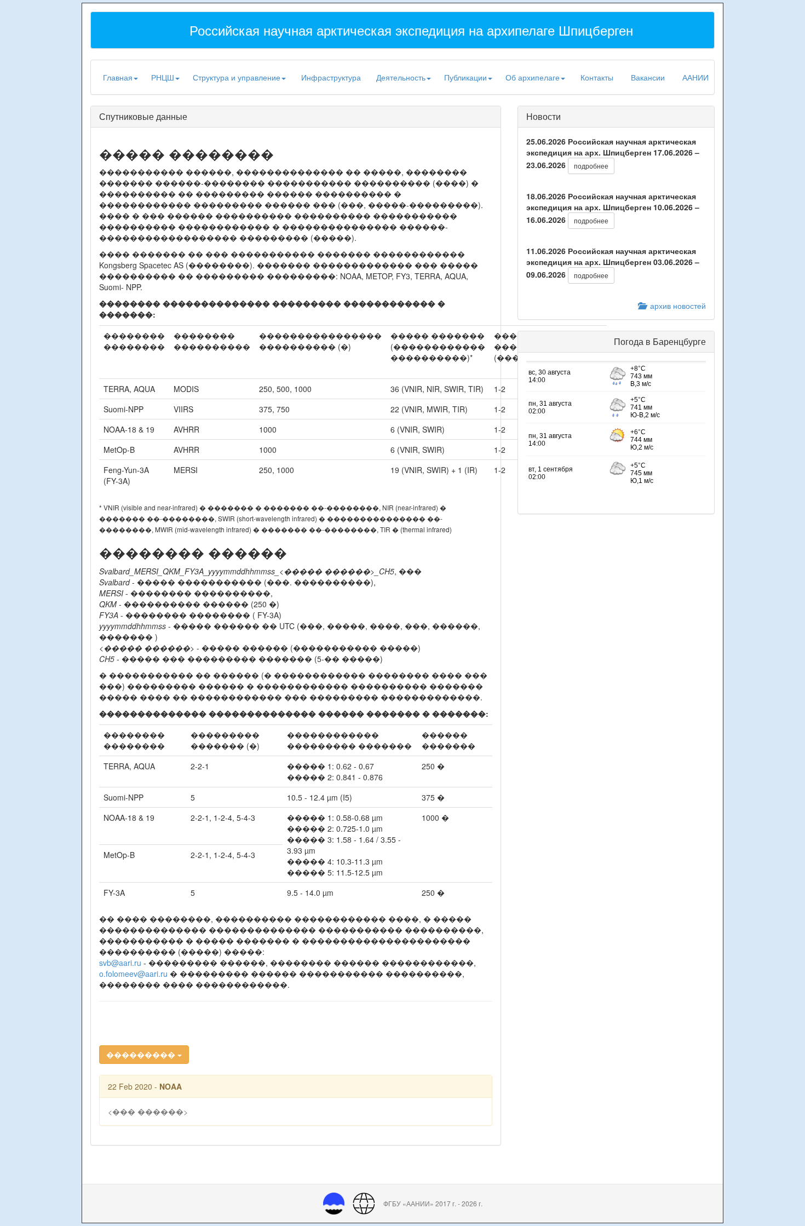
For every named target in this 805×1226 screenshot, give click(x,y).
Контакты (596, 77)
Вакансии (648, 77)
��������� (141, 1054)
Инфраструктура (331, 77)
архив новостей (676, 305)
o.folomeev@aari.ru (133, 973)
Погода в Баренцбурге (660, 341)
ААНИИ (695, 77)
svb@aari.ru (120, 962)
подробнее (591, 165)
